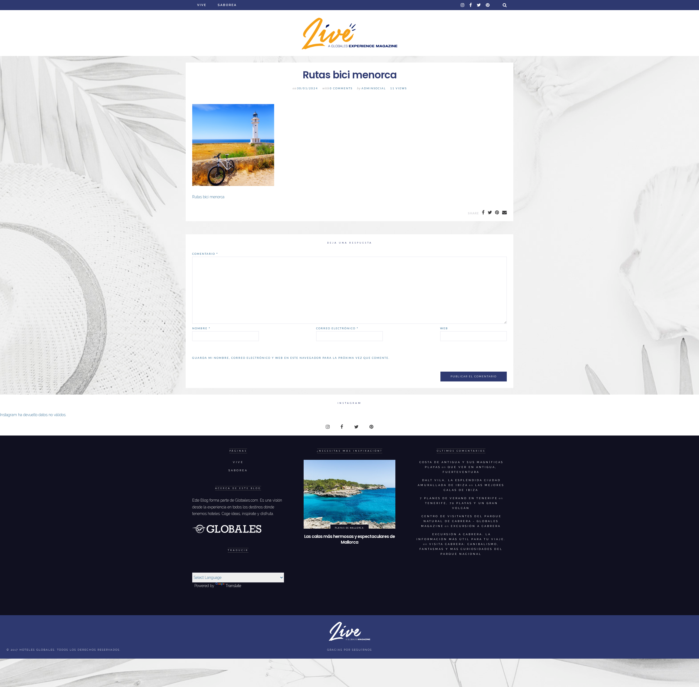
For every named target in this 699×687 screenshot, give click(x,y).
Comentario (205, 253)
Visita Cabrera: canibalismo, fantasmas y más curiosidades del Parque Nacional (461, 549)
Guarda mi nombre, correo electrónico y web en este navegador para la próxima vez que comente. (291, 357)
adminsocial (374, 88)
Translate (233, 586)
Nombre (201, 328)
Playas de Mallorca (349, 528)
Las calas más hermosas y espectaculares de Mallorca (349, 539)
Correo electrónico (337, 328)
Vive (201, 5)
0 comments (341, 88)
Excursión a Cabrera (476, 526)
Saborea (227, 5)
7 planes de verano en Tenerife (459, 498)
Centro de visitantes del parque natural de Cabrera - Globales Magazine (461, 521)
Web (444, 328)
